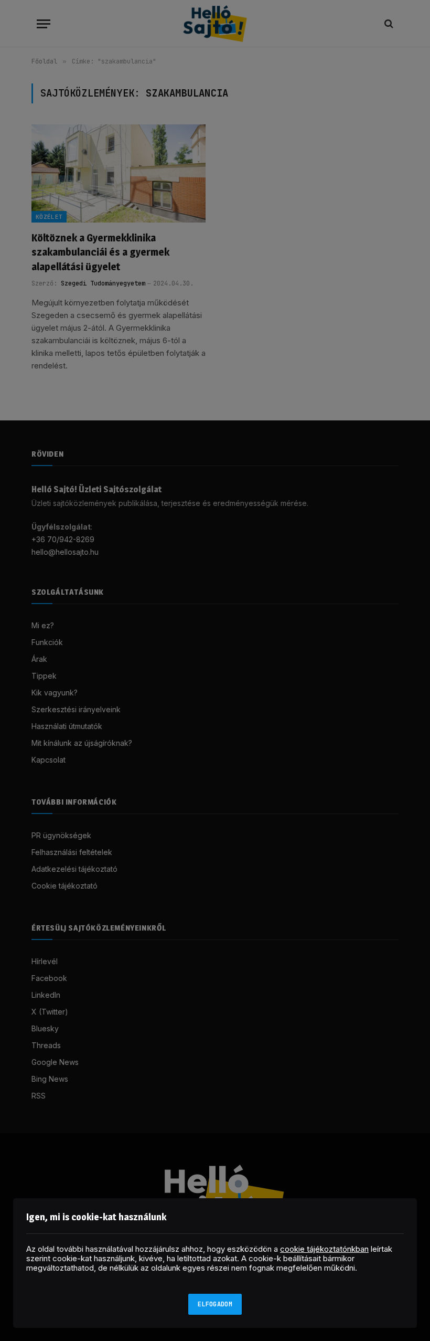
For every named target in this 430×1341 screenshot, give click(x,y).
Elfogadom (215, 1304)
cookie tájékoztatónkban (324, 1249)
